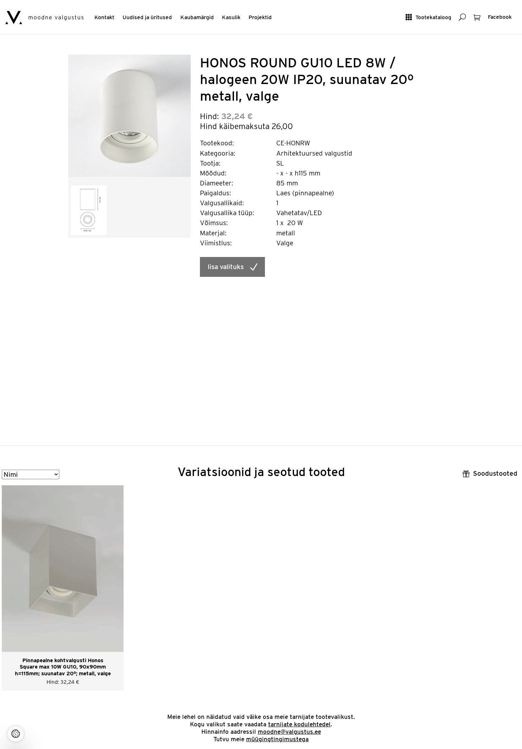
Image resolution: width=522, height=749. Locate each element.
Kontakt (104, 17)
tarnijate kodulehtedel (299, 724)
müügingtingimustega (277, 739)
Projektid (260, 17)
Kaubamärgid (197, 17)
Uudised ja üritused (147, 17)
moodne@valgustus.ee (289, 731)
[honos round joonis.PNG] (89, 210)
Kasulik (231, 17)
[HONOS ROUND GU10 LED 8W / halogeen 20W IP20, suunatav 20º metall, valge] (129, 115)
